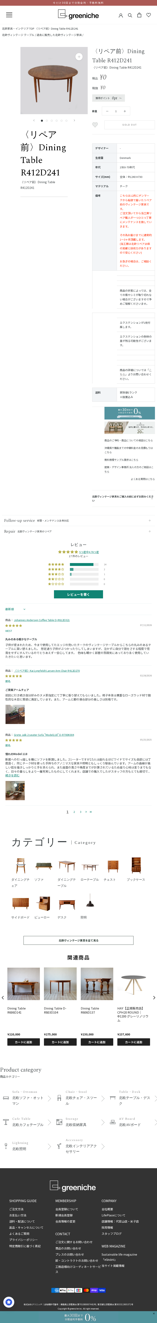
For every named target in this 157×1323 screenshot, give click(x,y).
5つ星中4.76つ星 (89, 552)
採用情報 (107, 1227)
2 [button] (74, 812)
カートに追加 (23, 1042)
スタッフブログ (112, 1234)
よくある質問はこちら (143, 479)
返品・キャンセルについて (26, 1227)
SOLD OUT (129, 125)
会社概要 (107, 1209)
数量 (94, 111)
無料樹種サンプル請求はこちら (121, 459)
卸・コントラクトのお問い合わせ (76, 1260)
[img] (13, 625)
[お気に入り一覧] (148, 15)
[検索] (130, 15)
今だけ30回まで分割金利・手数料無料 (78, 2)
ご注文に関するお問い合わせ (74, 1242)
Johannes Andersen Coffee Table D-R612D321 (42, 620)
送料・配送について (22, 1221)
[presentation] (3, 997)
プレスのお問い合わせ (69, 1254)
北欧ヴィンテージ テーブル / (19, 35)
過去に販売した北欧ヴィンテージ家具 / (60, 35)
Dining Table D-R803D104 (55, 1010)
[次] (74, 120)
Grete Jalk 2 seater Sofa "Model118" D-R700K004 (44, 735)
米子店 (134, 1221)
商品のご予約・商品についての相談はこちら (128, 440)
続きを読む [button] (12, 775)
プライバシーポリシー (23, 1240)
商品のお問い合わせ (68, 1248)
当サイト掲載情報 (113, 1266)
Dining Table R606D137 (90, 1010)
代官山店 (121, 1221)
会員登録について (66, 1209)
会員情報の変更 (65, 1221)
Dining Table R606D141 (16, 1010)
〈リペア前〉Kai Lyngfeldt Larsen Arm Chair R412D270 (47, 671)
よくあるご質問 (19, 1234)
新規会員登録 (64, 1215)
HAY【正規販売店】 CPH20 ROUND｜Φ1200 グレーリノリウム (132, 1014)
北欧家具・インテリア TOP (18, 28)
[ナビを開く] (9, 15)
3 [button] (80, 812)
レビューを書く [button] (78, 594)
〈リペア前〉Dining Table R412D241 (56, 28)
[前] (34, 120)
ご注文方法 (16, 1209)
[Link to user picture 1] (15, 714)
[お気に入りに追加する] (95, 125)
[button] (56, 564)
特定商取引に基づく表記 (25, 1246)
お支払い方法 (17, 1215)
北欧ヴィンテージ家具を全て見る (79, 940)
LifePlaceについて (114, 1215)
